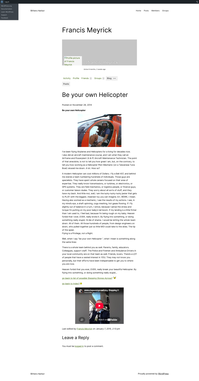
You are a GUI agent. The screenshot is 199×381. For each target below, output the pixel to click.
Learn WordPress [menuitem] (7, 12)
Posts (66, 84)
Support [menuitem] (4, 15)
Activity (67, 78)
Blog (111, 78)
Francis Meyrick (84, 329)
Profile (76, 78)
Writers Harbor (37, 10)
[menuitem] (2, 2)
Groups (99, 78)
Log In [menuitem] (7, 2)
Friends (86, 78)
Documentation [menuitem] (6, 9)
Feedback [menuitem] (4, 18)
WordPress (163, 373)
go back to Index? (71, 283)
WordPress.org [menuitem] (6, 6)
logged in (79, 346)
